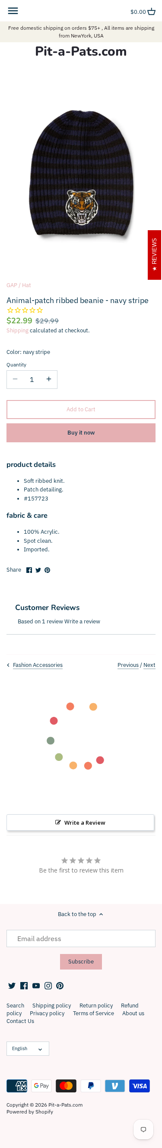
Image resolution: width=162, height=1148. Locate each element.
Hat (26, 285)
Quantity (16, 365)
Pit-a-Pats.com (81, 51)
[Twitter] (12, 985)
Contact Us (20, 1021)
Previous (128, 665)
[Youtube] (36, 985)
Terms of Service (93, 1013)
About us (133, 1013)
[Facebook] (24, 985)
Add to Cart (81, 409)
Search (15, 1005)
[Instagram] (48, 985)
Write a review (82, 621)
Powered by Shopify (29, 1111)
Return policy (96, 1005)
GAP (11, 285)
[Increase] (49, 379)
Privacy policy (47, 1013)
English (19, 1048)
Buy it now (81, 432)
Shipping (17, 330)
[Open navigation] (12, 10)
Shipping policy (51, 1005)
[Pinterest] (60, 985)
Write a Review (84, 822)
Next (149, 665)
